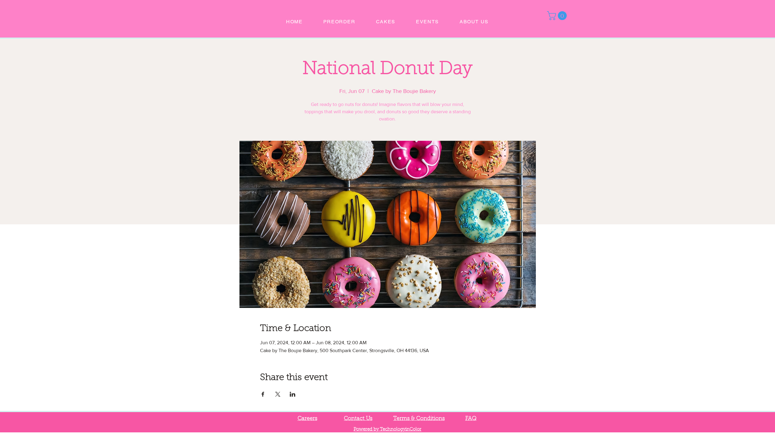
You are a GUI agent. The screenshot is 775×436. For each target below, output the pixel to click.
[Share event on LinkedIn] (292, 394)
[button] (558, 15)
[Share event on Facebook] (263, 394)
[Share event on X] (278, 394)
